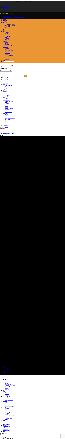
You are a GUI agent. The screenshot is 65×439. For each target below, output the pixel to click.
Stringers (7, 59)
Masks (6, 37)
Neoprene (5, 41)
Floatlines (7, 33)
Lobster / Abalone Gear (10, 55)
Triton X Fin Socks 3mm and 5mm (7, 133)
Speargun (7, 21)
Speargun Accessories (10, 25)
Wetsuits (7, 44)
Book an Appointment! (7, 11)
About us (4, 3)
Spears (6, 27)
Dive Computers (8, 51)
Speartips (7, 28)
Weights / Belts (8, 57)
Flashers (7, 32)
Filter (25, 75)
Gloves (6, 42)
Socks (6, 43)
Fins (3, 30)
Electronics (5, 84)
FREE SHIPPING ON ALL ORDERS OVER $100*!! (13, 17)
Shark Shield (7, 56)
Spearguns (5, 20)
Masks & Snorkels (6, 36)
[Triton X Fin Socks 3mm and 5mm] (4, 127)
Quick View (2, 128)
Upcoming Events (6, 5)
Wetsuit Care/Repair (9, 45)
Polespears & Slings (9, 24)
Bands (6, 22)
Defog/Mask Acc (9, 39)
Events (4, 60)
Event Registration (7, 87)
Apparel (7, 48)
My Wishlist (5, 9)
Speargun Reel (8, 26)
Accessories (5, 47)
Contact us (5, 8)
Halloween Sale (8, 112)
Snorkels (7, 38)
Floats (4, 31)
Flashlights (7, 53)
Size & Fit (5, 6)
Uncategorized (6, 124)
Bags (6, 49)
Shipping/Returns (6, 7)
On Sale (4, 19)
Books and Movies (9, 50)
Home (1, 65)
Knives (6, 54)
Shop (4, 65)
